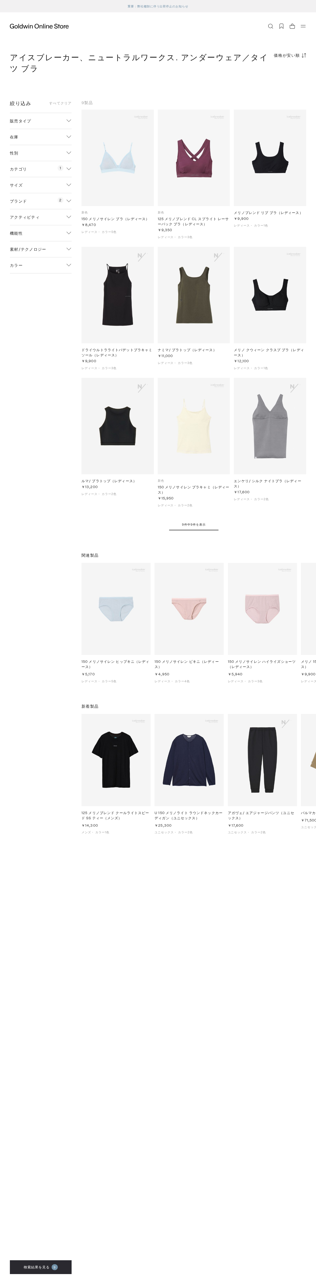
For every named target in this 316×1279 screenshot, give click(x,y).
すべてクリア (60, 103)
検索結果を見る (40, 1267)
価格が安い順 (287, 55)
